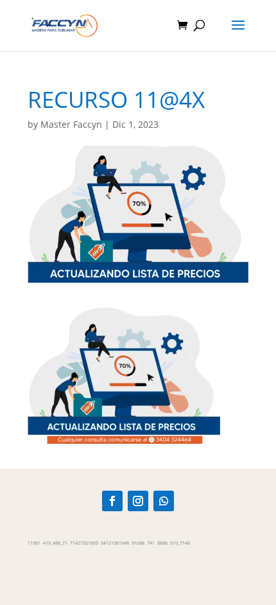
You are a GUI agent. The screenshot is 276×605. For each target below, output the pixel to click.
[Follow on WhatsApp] (163, 501)
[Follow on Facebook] (112, 501)
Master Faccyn (71, 124)
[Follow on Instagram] (138, 501)
